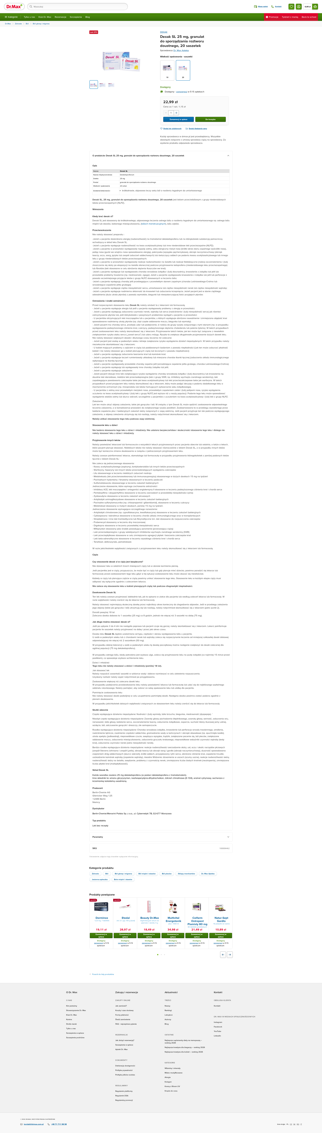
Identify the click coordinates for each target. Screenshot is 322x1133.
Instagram (218, 1022)
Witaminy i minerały (172, 1068)
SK (294, 1124)
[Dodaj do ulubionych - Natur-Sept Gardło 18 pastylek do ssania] (230, 900)
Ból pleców (166, 874)
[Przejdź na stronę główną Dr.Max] (14, 6)
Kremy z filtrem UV (172, 1086)
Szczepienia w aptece (75, 1033)
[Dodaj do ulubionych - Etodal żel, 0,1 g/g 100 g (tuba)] (134, 900)
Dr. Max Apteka (181, 50)
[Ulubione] (291, 6)
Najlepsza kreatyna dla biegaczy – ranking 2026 (185, 1047)
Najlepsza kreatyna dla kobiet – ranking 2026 (184, 1052)
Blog (87, 17)
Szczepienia (76, 17)
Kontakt (217, 1006)
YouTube (217, 1031)
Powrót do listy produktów (103, 974)
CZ (291, 1124)
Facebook (218, 1027)
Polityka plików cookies (125, 1075)
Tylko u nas (29, 17)
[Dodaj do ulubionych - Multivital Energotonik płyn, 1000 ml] (182, 900)
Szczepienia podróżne (75, 1037)
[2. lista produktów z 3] (161, 954)
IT (301, 1124)
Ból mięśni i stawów (146, 874)
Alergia (168, 1077)
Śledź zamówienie (122, 1019)
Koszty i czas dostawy (124, 1010)
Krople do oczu (171, 1091)
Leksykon (169, 1015)
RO (298, 1124)
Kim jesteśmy (71, 1006)
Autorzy (168, 1019)
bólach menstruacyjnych (153, 223)
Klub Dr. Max (44, 17)
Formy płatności (122, 1015)
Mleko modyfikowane (173, 1073)
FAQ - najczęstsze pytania (126, 1024)
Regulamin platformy (123, 1091)
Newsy (167, 1006)
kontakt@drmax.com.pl (34, 1124)
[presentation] (101, 907)
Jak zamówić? (121, 1006)
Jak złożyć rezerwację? (124, 1040)
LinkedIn (217, 1036)
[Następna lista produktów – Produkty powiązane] (230, 954)
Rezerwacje (60, 17)
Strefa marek (71, 1024)
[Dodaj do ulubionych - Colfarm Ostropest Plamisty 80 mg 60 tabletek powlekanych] (206, 900)
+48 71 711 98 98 (59, 1124)
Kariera (69, 1019)
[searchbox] (77, 6)
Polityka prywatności (123, 1070)
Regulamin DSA (121, 1096)
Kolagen (168, 1082)
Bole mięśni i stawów (123, 879)
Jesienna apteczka (100, 879)
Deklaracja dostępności (125, 1066)
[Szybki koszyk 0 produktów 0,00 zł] (315, 6)
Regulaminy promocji (124, 1100)
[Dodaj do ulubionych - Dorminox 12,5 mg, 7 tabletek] (110, 900)
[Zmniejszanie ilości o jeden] (165, 112)
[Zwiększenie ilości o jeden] (176, 112)
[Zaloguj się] (299, 6)
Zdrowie (95, 874)
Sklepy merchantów (186, 874)
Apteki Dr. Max (121, 1049)
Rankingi (168, 1010)
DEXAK (163, 32)
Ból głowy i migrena (123, 874)
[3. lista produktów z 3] (164, 954)
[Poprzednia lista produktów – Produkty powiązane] (223, 954)
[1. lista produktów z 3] (158, 955)
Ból (106, 874)
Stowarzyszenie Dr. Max (76, 1010)
